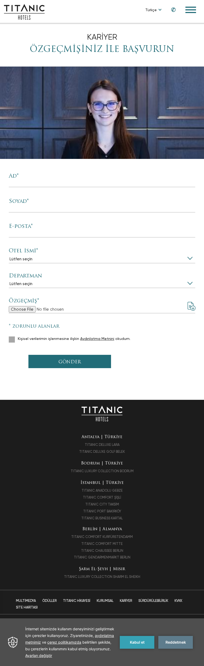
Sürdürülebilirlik (153, 601)
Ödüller (49, 601)
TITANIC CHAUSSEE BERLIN (102, 551)
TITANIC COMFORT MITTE (102, 544)
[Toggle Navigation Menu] (190, 10)
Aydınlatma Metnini (97, 338)
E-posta (21, 226)
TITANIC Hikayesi (76, 601)
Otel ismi (23, 251)
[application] (102, 642)
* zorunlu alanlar (34, 326)
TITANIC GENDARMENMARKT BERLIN (102, 557)
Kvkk (178, 601)
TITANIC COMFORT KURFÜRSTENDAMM (102, 537)
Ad (14, 176)
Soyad (19, 201)
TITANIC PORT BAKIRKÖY (102, 511)
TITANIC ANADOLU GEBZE (102, 490)
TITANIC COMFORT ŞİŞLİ (102, 497)
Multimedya (26, 601)
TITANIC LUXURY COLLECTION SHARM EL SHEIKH (102, 577)
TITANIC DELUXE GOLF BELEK (102, 452)
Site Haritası (27, 607)
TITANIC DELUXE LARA (102, 445)
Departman (25, 276)
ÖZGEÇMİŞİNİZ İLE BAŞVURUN (102, 50)
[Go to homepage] (24, 12)
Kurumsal (105, 601)
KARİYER (102, 37)
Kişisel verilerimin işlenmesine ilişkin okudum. (74, 338)
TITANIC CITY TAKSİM (102, 504)
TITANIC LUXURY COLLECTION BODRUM (102, 471)
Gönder (69, 362)
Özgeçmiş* (24, 301)
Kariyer (126, 601)
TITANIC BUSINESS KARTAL (102, 518)
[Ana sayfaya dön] (102, 413)
